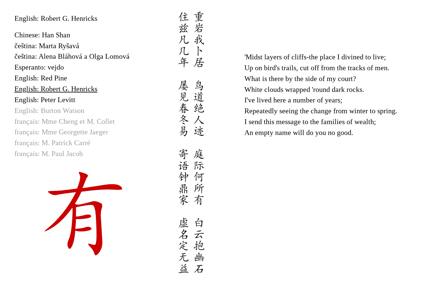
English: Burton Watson (49, 110)
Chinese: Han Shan (42, 35)
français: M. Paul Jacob (48, 154)
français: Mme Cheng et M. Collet (64, 121)
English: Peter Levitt (44, 100)
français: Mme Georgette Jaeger (61, 132)
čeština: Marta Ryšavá (46, 46)
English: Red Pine (40, 78)
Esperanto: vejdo (39, 67)
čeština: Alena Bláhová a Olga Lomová (72, 56)
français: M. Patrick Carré (52, 143)
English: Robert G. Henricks (55, 89)
